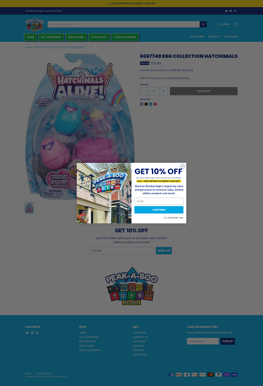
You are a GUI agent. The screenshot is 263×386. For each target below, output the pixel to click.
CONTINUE (158, 209)
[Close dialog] (182, 166)
